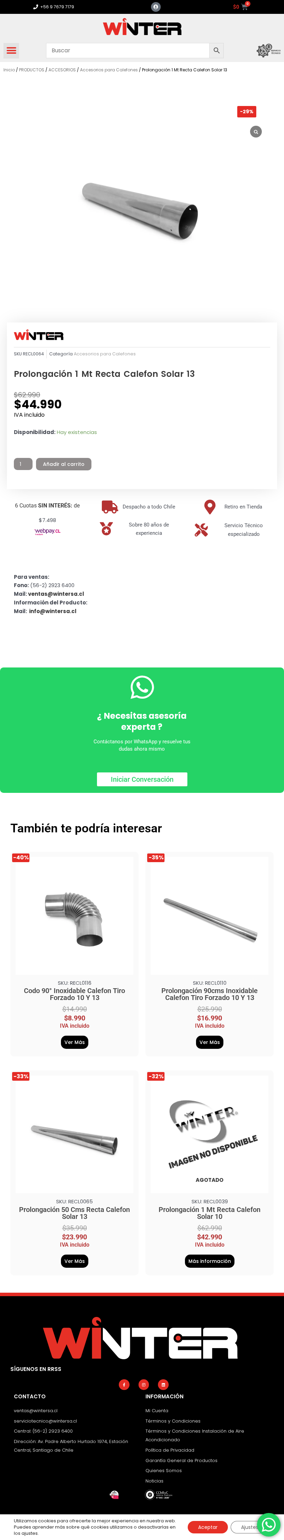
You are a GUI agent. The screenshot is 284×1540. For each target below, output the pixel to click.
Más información (209, 1261)
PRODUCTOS (31, 70)
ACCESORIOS (62, 70)
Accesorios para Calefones (109, 70)
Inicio (9, 70)
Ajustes (249, 1527)
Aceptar (208, 1527)
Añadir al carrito (64, 464)
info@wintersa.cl (53, 611)
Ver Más (74, 1042)
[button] (11, 51)
